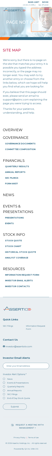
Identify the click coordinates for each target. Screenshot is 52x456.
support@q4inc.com (16, 99)
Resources (14, 269)
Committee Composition (20, 149)
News (8, 195)
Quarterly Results (17, 166)
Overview (13, 130)
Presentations (14, 217)
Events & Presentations (18, 209)
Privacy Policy (19, 437)
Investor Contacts (17, 286)
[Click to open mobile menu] (46, 10)
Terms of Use (33, 437)
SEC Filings (11, 178)
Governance (15, 137)
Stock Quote (13, 240)
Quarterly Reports (15, 386)
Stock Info (14, 234)
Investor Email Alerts (19, 280)
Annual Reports (15, 172)
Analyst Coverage (16, 257)
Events (9, 223)
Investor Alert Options (14, 374)
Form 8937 (11, 183)
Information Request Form (22, 275)
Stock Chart (13, 246)
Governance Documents (20, 143)
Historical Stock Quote (20, 252)
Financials (14, 160)
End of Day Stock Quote (18, 398)
